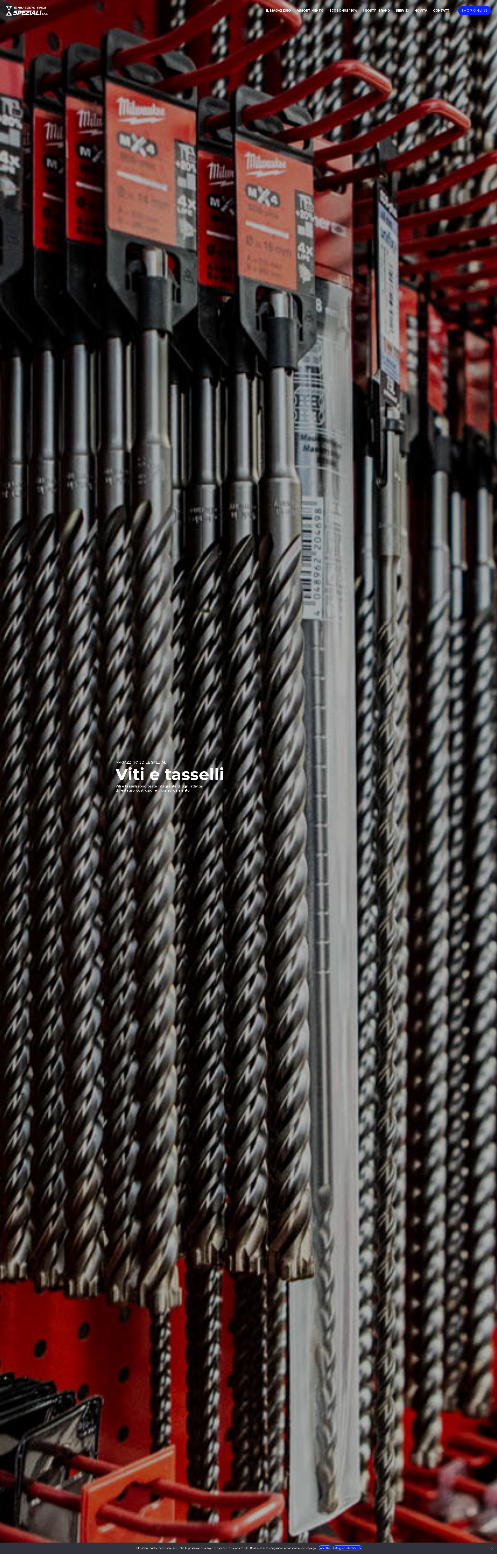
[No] (492, 1548)
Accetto (325, 1548)
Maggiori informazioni (348, 1548)
